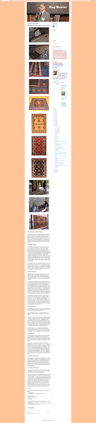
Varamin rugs (36, 327)
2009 (55, 169)
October (56, 129)
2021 (55, 110)
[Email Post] (47, 401)
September (56, 130)
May (55, 136)
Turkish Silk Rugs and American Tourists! (60, 152)
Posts (55, 42)
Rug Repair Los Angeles (58, 162)
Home (39, 411)
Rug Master (63, 91)
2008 (55, 170)
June (55, 134)
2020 (55, 111)
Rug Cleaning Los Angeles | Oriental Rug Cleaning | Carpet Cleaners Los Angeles (64, 104)
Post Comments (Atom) (35, 413)
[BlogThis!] (29, 402)
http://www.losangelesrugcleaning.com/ (59, 65)
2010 (55, 125)
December (56, 126)
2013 (55, 121)
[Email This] (28, 402)
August (56, 132)
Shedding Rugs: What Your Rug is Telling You (63, 87)
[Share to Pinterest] (32, 402)
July (55, 133)
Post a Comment (31, 409)
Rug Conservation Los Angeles (59, 163)
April (55, 137)
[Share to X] (30, 402)
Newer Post (29, 411)
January (56, 167)
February (56, 140)
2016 (55, 117)
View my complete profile (57, 80)
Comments (56, 43)
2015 (55, 118)
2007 (55, 172)
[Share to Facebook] (31, 402)
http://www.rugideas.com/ (57, 66)
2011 (55, 124)
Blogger (52, 420)
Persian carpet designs (58, 147)
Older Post (48, 411)
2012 (55, 122)
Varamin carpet (38, 265)
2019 (55, 113)
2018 (55, 114)
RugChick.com (63, 85)
